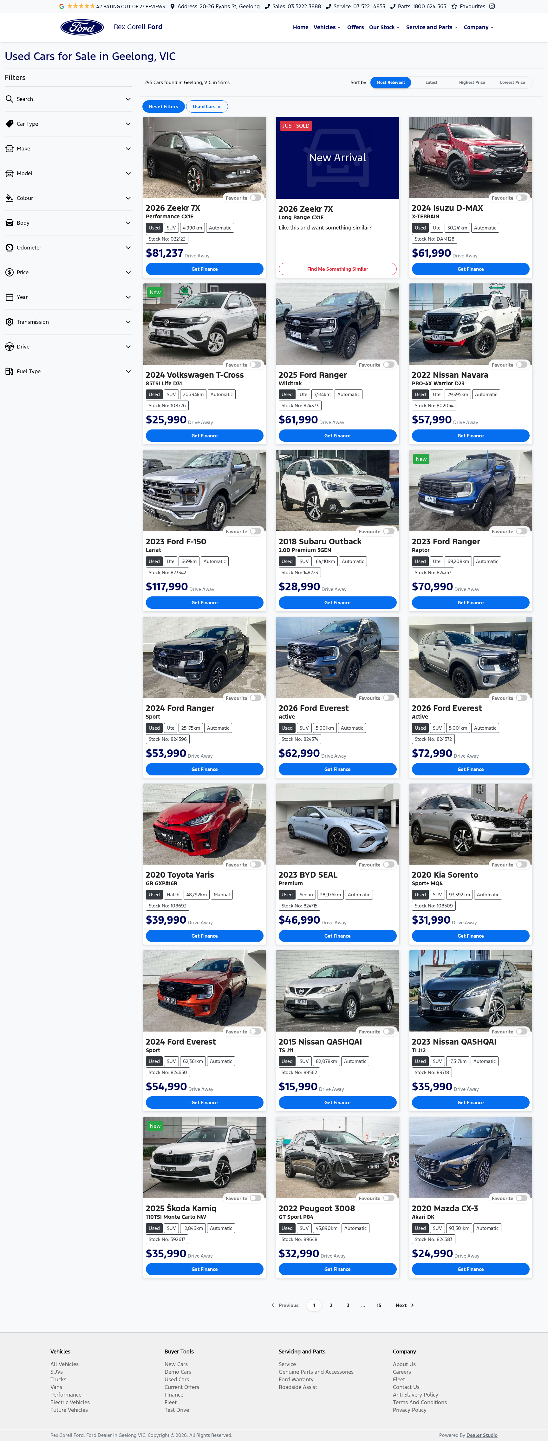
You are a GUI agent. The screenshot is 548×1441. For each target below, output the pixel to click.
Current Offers (182, 1387)
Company (476, 27)
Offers (355, 27)
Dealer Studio (482, 1435)
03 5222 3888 (304, 6)
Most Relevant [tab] (391, 82)
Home (301, 27)
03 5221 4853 (369, 6)
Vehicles (325, 27)
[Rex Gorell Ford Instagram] (493, 6)
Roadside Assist (298, 1387)
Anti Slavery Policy (415, 1394)
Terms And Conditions (420, 1402)
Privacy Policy (410, 1409)
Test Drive (177, 1409)
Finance (174, 1394)
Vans (56, 1387)
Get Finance (205, 269)
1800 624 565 (429, 6)
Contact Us (406, 1387)
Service (287, 1364)
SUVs (56, 1371)
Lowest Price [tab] (512, 82)
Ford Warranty (296, 1379)
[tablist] (451, 82)
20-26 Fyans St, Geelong (230, 6)
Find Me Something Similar (337, 269)
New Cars (176, 1364)
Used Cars (177, 1379)
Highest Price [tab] (472, 82)
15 (379, 1305)
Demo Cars (178, 1371)
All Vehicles (64, 1364)
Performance (66, 1394)
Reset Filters (163, 106)
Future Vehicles (69, 1409)
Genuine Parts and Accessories (316, 1371)
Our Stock (382, 27)
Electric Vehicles (70, 1402)
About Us (404, 1364)
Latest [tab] (431, 82)
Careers (402, 1371)
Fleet (171, 1402)
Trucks (58, 1379)
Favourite (236, 198)
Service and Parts (429, 27)
